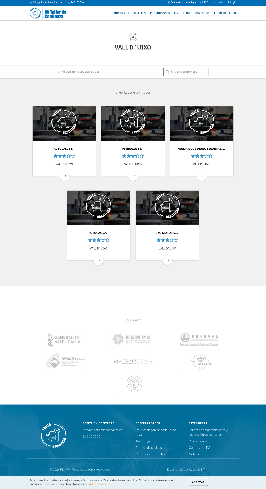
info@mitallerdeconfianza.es (102, 430)
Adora (193, 469)
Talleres (140, 13)
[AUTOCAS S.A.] (98, 208)
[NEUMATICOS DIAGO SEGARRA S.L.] (201, 123)
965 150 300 (91, 436)
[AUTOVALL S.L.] (64, 123)
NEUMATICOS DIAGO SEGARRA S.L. (201, 148)
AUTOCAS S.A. (98, 233)
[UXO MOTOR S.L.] (167, 208)
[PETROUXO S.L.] (133, 123)
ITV (176, 13)
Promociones (160, 13)
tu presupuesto (225, 13)
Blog (186, 13)
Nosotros (121, 13)
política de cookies (98, 484)
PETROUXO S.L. (132, 148)
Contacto (201, 13)
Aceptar (198, 482)
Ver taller (64, 176)
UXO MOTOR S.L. (167, 233)
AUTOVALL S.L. (64, 148)
